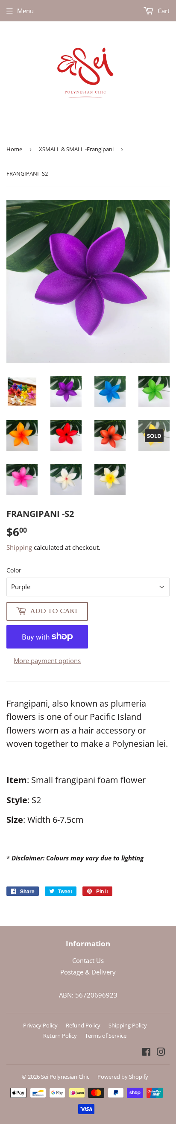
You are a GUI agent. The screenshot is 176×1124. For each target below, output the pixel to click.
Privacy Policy (40, 1025)
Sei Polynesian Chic (65, 1076)
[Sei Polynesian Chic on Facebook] (146, 1052)
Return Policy (60, 1035)
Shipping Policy (128, 1025)
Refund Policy (83, 1025)
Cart (163, 10)
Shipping (19, 547)
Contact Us (88, 960)
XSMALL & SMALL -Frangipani (76, 149)
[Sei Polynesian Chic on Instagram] (161, 1052)
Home (14, 149)
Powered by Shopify (122, 1076)
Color (13, 570)
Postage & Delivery (88, 972)
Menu (25, 10)
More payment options (47, 660)
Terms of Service (105, 1035)
